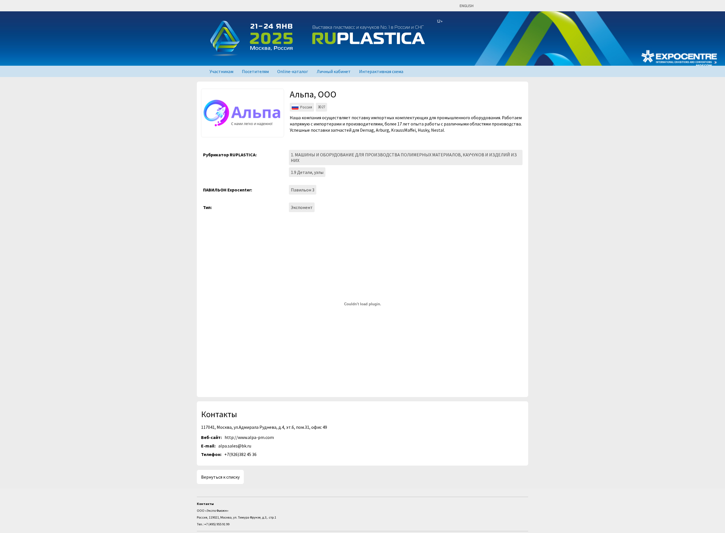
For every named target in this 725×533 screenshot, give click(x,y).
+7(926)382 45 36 (240, 454)
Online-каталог (292, 71)
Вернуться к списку (220, 477)
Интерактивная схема (381, 71)
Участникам (221, 71)
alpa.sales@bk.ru (234, 446)
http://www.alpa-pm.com (249, 437)
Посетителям (255, 71)
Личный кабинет (334, 71)
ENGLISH (467, 5)
